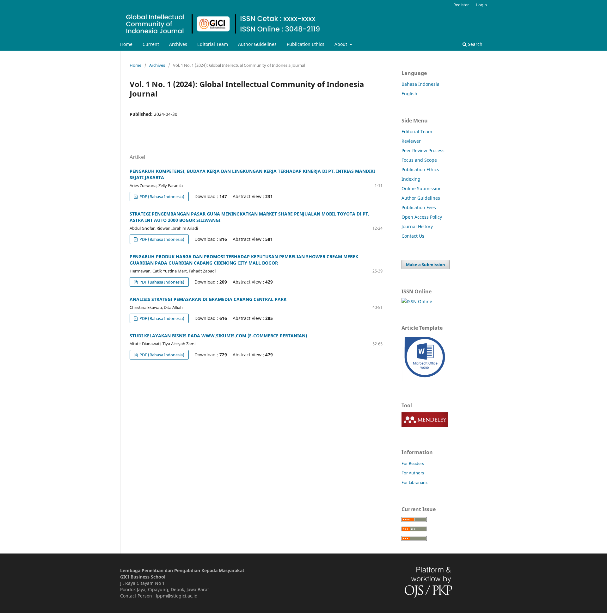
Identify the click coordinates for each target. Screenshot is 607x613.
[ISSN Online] (417, 301)
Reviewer (411, 141)
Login (481, 5)
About (341, 44)
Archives (178, 44)
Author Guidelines (257, 44)
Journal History (417, 226)
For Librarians (414, 482)
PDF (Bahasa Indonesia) (161, 196)
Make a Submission (425, 264)
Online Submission (422, 188)
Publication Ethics (305, 44)
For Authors (413, 473)
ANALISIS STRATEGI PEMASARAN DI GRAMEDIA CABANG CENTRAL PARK (208, 299)
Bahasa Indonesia (420, 84)
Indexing (411, 179)
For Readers (413, 463)
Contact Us (413, 236)
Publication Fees (419, 207)
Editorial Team (212, 44)
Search (474, 44)
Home (126, 44)
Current (151, 44)
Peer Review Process (423, 150)
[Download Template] (425, 379)
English (409, 94)
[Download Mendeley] (425, 426)
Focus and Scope (419, 160)
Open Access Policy (422, 217)
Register (461, 5)
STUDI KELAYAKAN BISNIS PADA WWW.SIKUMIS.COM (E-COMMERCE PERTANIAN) (218, 336)
